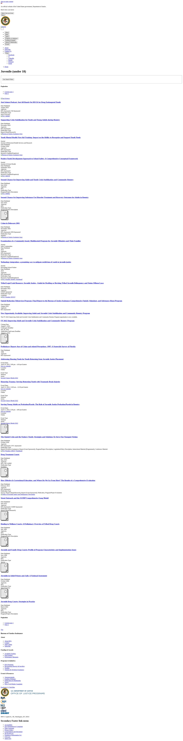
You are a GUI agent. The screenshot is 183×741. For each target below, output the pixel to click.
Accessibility (8, 725)
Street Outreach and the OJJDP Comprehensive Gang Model (25, 498)
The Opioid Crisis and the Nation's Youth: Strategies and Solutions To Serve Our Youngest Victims (39, 437)
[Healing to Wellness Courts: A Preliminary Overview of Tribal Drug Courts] (4, 520)
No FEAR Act (9, 733)
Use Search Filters (8, 79)
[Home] (3, 27)
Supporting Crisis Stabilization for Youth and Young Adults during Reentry (30, 120)
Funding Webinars (10, 679)
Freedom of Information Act (13, 735)
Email (10, 63)
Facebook (11, 55)
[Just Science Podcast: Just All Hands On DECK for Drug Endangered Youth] (91, 98)
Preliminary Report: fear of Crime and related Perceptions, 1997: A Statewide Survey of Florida (38, 347)
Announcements (9, 677)
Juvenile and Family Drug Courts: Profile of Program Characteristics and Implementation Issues (38, 550)
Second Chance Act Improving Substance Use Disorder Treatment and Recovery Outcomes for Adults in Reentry (45, 197)
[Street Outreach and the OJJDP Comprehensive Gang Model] (91, 494)
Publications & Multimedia (13, 680)
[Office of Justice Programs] (5, 25)
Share (7, 53)
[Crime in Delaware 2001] (4, 219)
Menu (3, 15)
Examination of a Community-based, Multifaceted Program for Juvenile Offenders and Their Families (41, 241)
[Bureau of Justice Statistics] (4, 703)
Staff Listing (8, 644)
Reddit (10, 60)
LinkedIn (11, 58)
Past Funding (8, 655)
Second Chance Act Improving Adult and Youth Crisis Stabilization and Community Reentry (37, 180)
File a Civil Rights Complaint (13, 684)
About (6, 48)
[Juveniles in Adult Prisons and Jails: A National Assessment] (4, 572)
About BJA (8, 641)
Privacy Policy (9, 730)
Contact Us (8, 51)
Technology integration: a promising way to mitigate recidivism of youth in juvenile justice (36, 262)
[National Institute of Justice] (3, 706)
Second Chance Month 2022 (9, 378)
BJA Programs (9, 664)
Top (2, 629)
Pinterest (11, 62)
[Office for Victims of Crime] (4, 711)
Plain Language (9, 728)
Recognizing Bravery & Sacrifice (15, 666)
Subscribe (7, 49)
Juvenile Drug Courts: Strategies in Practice (18, 602)
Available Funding (10, 653)
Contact (7, 643)
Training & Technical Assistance (14, 670)
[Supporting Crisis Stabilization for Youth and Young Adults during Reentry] (91, 116)
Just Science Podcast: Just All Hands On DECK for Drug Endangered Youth (31, 102)
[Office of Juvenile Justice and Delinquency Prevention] (3, 709)
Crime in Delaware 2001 (10, 223)
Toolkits (7, 668)
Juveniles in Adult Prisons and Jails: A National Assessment (24, 576)
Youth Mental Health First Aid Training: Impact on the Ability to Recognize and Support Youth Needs (41, 137)
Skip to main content (7, 1)
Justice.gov (8, 738)
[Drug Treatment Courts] (91, 451)
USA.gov (7, 737)
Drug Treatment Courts (10, 455)
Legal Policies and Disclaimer (13, 732)
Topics (7, 682)
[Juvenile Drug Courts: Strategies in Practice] (4, 598)
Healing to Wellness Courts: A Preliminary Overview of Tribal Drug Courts (30, 524)
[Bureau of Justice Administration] (3, 698)
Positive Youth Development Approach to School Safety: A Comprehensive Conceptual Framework (39, 159)
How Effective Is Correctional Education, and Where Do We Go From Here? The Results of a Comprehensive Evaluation (48, 480)
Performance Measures (11, 657)
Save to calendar (6, 366)
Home (6, 67)
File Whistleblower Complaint (14, 726)
